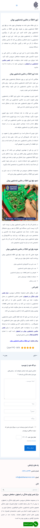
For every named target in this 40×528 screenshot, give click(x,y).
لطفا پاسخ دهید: (31, 437)
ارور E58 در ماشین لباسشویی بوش (20, 341)
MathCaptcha (33, 441)
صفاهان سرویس (36, 8)
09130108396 (26, 471)
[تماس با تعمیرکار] (35, 524)
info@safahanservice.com (25, 477)
